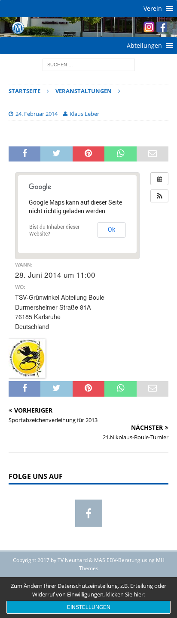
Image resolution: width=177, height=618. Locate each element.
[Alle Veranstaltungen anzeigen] (159, 178)
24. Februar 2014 (36, 114)
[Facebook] (88, 513)
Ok (111, 229)
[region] (88, 27)
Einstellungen (88, 607)
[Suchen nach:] (89, 64)
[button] (152, 8)
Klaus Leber (84, 114)
